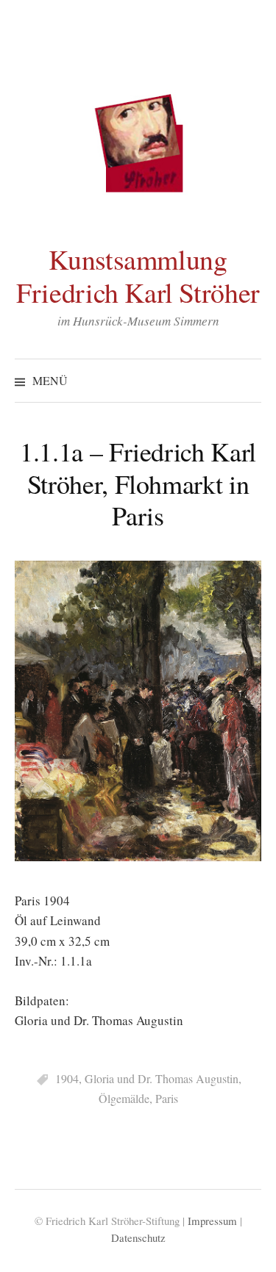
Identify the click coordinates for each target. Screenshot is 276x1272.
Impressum (212, 1220)
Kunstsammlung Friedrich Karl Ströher (138, 275)
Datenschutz (138, 1237)
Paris (166, 1098)
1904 (67, 1078)
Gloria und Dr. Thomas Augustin (161, 1078)
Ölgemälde (124, 1098)
